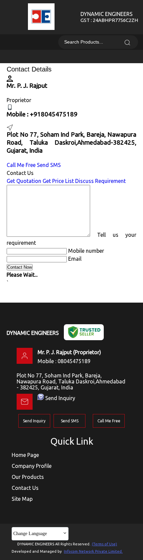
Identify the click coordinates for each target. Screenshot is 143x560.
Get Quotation (24, 181)
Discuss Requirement (100, 181)
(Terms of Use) (104, 544)
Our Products (28, 477)
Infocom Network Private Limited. (93, 551)
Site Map (22, 499)
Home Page (25, 455)
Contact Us (25, 488)
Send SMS (49, 165)
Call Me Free (21, 165)
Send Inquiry (60, 398)
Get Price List (58, 181)
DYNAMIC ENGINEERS (109, 17)
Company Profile (32, 466)
